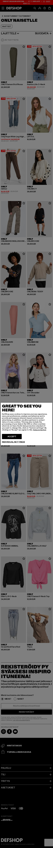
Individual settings (13, 442)
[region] (26, 424)
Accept (12, 436)
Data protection (39, 430)
